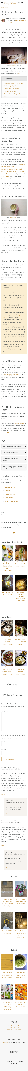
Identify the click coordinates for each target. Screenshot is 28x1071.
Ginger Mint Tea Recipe (11, 88)
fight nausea (5, 176)
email (18, 1055)
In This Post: (10, 79)
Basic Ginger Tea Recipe (11, 86)
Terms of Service (14, 1030)
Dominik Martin (13, 217)
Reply (3, 794)
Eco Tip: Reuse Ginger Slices (13, 94)
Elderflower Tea (10, 487)
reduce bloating (6, 174)
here (19, 73)
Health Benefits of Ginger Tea (13, 83)
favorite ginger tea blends (12, 374)
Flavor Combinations (10, 91)
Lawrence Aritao (13, 65)
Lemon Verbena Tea (11, 501)
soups (22, 423)
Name (3, 741)
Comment (5, 711)
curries (17, 423)
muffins (7, 433)
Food (6, 7)
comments (7, 525)
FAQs (5, 96)
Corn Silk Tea (9, 497)
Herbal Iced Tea (10, 494)
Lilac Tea (8, 490)
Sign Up (5, 1042)
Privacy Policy (14, 1025)
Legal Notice (14, 1027)
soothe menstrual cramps (17, 171)
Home (2, 7)
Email (3, 750)
